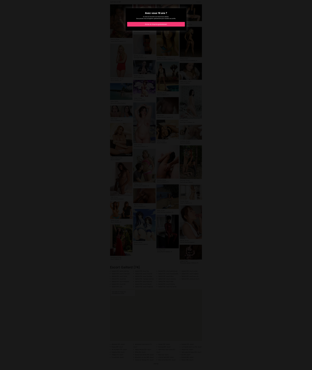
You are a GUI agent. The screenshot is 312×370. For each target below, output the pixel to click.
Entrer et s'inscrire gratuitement (156, 24)
